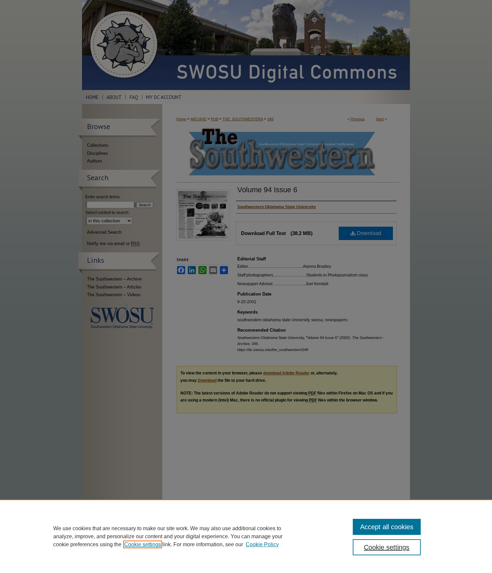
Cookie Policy (262, 544)
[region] (246, 536)
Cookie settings (142, 544)
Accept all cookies (386, 527)
